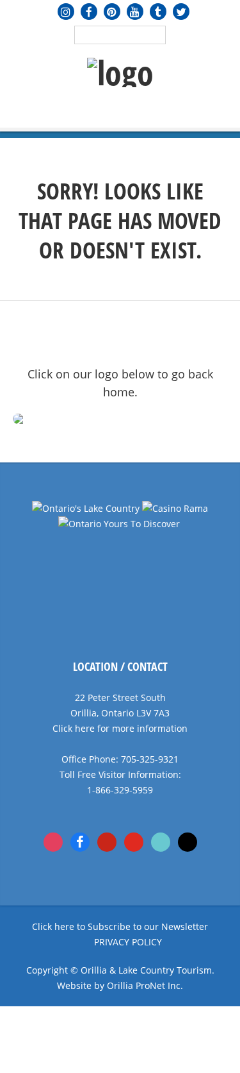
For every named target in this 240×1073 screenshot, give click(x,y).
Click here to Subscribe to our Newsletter (120, 926)
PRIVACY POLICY (128, 942)
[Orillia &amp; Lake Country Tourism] (120, 72)
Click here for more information (120, 728)
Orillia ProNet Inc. (145, 985)
